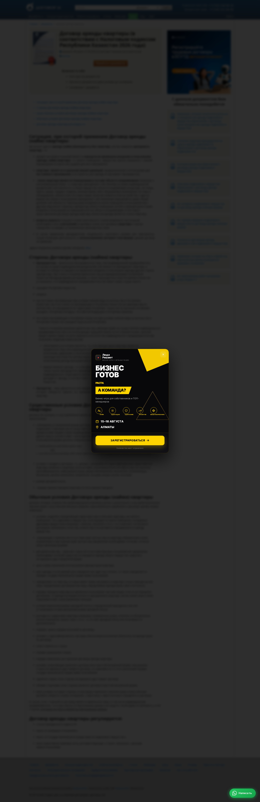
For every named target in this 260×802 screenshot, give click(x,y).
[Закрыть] (251, 736)
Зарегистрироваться (128, 440)
